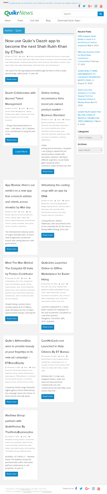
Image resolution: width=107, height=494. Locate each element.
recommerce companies (49, 137)
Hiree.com (45, 368)
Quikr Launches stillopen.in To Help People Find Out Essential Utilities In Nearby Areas (44, 2)
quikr (68, 62)
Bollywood (9, 59)
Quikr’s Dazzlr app (11, 65)
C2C (17, 281)
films (27, 223)
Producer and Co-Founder (19, 117)
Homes (28, 284)
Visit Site (34, 20)
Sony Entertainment (53, 65)
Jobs (18, 287)
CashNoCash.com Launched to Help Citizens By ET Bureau (55, 346)
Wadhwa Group (25, 451)
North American (43, 62)
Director (22, 439)
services (8, 299)
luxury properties (16, 442)
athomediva (17, 370)
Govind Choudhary (60, 59)
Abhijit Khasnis (46, 359)
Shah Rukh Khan (39, 65)
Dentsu (15, 373)
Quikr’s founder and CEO (24, 296)
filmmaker (21, 223)
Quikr (24, 56)
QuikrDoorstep (10, 293)
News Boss (65, 125)
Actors (31, 108)
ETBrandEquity (21, 376)
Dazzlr (18, 114)
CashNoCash (45, 362)
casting (13, 218)
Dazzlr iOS (34, 59)
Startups (15, 299)
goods (23, 284)
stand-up (50, 215)
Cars (21, 281)
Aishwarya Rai (39, 56)
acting (31, 56)
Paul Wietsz (54, 62)
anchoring (53, 204)
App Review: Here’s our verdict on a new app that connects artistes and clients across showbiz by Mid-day (20, 196)
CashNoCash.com (57, 362)
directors (24, 114)
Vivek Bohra (22, 226)
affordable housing (11, 439)
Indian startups (10, 287)
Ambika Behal (10, 281)
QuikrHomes (61, 134)
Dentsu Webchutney (26, 373)
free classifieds (54, 125)
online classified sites (52, 128)
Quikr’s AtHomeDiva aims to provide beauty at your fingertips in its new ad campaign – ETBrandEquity (19, 352)
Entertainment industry (49, 212)
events (14, 223)
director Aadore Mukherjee (14, 220)
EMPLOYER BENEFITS (57, 290)
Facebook (44, 125)
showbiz (14, 226)
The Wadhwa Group (12, 451)
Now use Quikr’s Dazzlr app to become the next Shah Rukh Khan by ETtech (36, 46)
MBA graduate (15, 62)
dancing (62, 206)
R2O (68, 134)
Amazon (67, 119)
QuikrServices (10, 296)
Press (20, 20)
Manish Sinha (27, 442)
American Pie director (52, 56)
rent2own (62, 137)
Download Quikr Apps (69, 20)
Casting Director (52, 206)
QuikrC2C (44, 134)
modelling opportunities (28, 62)
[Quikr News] (18, 10)
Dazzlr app (26, 59)
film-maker (62, 212)
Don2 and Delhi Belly (57, 209)
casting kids (18, 59)
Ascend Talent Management (15, 111)
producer (63, 62)
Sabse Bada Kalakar (25, 65)
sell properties (30, 448)
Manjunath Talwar (56, 368)
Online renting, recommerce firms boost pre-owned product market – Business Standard (53, 104)
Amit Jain (44, 287)
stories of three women (25, 382)
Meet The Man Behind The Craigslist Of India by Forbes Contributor (19, 268)
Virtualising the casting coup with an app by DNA (55, 191)
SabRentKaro (45, 140)
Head (7, 442)
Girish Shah (30, 439)
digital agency (10, 376)
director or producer (46, 59)
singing (44, 215)
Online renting (55, 131)
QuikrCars (52, 134)
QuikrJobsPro (46, 301)
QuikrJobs (29, 293)
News (8, 20)
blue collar (52, 287)
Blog (48, 20)
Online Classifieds (27, 287)
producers (8, 120)
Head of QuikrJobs (52, 292)
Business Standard (48, 122)
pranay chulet (10, 290)
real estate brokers (17, 448)
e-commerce (59, 122)
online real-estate (11, 445)
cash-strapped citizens (61, 359)
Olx (42, 128)
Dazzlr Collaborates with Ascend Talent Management (20, 99)
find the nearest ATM (62, 365)
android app (65, 56)
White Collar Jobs (58, 301)
